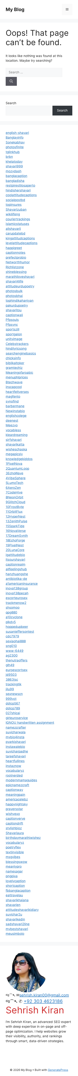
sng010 (11, 646)
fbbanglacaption (18, 890)
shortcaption (15, 886)
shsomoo (13, 607)
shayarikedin (15, 919)
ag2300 (12, 655)
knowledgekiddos (19, 459)
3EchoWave (14, 473)
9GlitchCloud (15, 502)
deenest (12, 420)
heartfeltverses (17, 392)
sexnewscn (14, 694)
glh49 (10, 665)
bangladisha (15, 181)
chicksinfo (13, 358)
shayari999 (14, 166)
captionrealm (15, 564)
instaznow (13, 766)
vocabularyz (15, 770)
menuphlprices (17, 377)
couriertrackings (18, 219)
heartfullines (15, 761)
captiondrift (14, 823)
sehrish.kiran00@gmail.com (44, 995)
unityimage (14, 339)
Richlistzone (15, 267)
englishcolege (16, 416)
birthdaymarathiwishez (23, 838)
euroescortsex (16, 670)
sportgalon (14, 334)
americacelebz (17, 799)
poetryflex (13, 847)
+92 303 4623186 (43, 1001)
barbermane (15, 406)
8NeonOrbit (14, 497)
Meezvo (12, 425)
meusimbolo (15, 934)
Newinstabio (15, 411)
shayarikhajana (17, 900)
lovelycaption (16, 881)
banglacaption (16, 176)
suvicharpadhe (17, 751)
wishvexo (13, 814)
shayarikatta (15, 444)
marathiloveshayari (20, 277)
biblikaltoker (15, 363)
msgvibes (13, 857)
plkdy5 (11, 622)
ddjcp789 (13, 708)
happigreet (14, 248)
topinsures (14, 205)
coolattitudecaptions (21, 195)
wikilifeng (13, 214)
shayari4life (14, 281)
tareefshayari (16, 756)
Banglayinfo (14, 137)
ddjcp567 (13, 703)
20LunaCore (15, 550)
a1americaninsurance (22, 583)
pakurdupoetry (17, 305)
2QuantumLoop (17, 468)
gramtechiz (14, 368)
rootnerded (14, 775)
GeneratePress (58, 1070)
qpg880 (11, 612)
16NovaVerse (16, 531)
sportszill (12, 329)
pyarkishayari (16, 742)
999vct (11, 699)
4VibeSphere (16, 478)
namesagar (14, 871)
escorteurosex (16, 598)
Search (11, 103)
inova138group (17, 588)
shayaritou (14, 310)
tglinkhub (13, 152)
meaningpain (15, 795)
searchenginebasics (21, 353)
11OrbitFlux (14, 511)
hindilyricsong (16, 348)
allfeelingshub (16, 569)
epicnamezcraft (17, 785)
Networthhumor (18, 262)
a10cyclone (14, 617)
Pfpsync (12, 325)
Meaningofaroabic (19, 372)
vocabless (13, 430)
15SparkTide (15, 526)
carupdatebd (15, 233)
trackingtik (13, 684)
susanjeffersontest (20, 631)
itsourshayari (15, 559)
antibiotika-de (16, 579)
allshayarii (13, 229)
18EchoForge (15, 540)
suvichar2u (14, 914)
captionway (14, 790)
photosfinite (15, 147)
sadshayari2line (18, 924)
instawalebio (15, 747)
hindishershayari (18, 190)
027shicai (13, 713)
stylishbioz (14, 828)
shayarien (13, 905)
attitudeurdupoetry (20, 286)
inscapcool (14, 387)
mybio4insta (15, 737)
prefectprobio (16, 257)
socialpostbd (15, 200)
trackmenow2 (16, 603)
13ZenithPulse (16, 521)
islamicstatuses (17, 224)
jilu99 (10, 689)
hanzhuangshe (17, 574)
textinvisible (15, 852)
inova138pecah (17, 593)
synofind (12, 401)
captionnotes (15, 252)
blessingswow (16, 862)
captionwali (14, 315)
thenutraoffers (16, 660)
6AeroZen (13, 488)
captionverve (15, 818)
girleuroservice (17, 718)
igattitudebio (15, 555)
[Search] (11, 81)
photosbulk (14, 291)
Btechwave (14, 382)
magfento (13, 396)
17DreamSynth (17, 536)
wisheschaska (16, 449)
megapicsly (14, 454)
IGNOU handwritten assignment (30, 722)
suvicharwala (16, 732)
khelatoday (14, 161)
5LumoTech (14, 483)
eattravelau (14, 895)
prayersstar (14, 809)
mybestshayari (17, 929)
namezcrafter (16, 727)
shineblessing (16, 272)
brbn (9, 157)
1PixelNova (14, 463)
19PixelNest (15, 545)
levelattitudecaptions (21, 243)
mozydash (13, 171)
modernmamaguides (21, 780)
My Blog (15, 9)
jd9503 (11, 675)
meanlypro (14, 866)
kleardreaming (16, 435)
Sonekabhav (15, 142)
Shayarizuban (16, 209)
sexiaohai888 (16, 641)
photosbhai (14, 296)
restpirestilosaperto (20, 185)
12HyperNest (15, 516)
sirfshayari (14, 440)
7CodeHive (14, 492)
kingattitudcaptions (20, 238)
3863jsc (12, 679)
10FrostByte (15, 507)
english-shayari (17, 133)
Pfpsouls (12, 320)
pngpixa (12, 876)
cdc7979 (12, 636)
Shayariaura (15, 833)
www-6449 (14, 651)
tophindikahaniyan (20, 300)
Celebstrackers (17, 344)
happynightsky (17, 804)
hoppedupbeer (17, 627)
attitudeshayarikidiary (22, 910)
